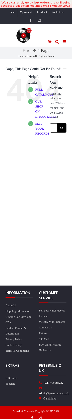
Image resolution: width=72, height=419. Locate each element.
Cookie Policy (14, 345)
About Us (11, 305)
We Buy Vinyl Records (52, 321)
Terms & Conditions (17, 350)
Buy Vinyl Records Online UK (50, 347)
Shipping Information (18, 311)
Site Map (44, 338)
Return (43, 333)
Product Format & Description (16, 331)
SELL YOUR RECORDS (42, 128)
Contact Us (45, 327)
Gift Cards (11, 377)
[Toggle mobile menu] (64, 42)
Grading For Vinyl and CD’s (19, 319)
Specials (10, 383)
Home (21, 56)
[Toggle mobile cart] (50, 42)
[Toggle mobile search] (57, 42)
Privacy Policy (14, 339)
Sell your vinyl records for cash (52, 313)
